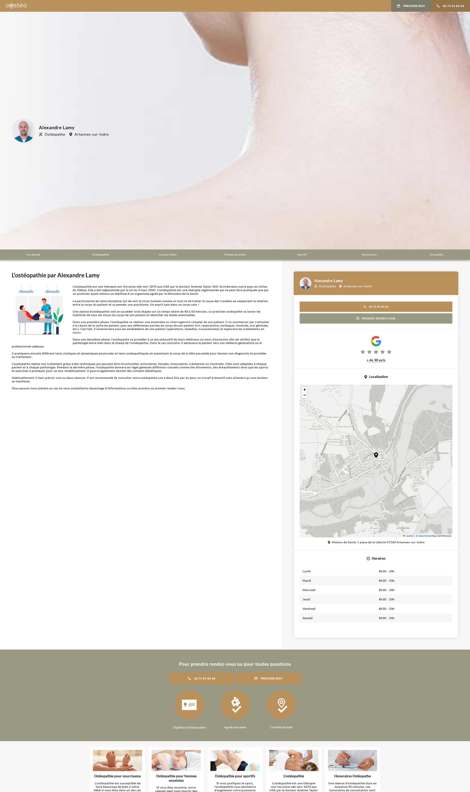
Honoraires (369, 254)
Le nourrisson (168, 254)
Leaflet (409, 535)
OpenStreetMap (428, 535)
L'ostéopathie (100, 254)
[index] (16, 6)
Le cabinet (33, 254)
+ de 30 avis (376, 360)
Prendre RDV (414, 6)
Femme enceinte (235, 254)
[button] (376, 455)
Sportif (302, 254)
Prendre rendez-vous (379, 318)
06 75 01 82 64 (453, 6)
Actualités (436, 254)
